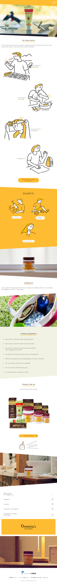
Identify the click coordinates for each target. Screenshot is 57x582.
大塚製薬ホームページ (13, 577)
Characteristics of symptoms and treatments (28, 180)
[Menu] (54, 3)
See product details (28, 435)
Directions (6, 504)
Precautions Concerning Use (11, 509)
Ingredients (7, 499)
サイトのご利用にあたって (24, 577)
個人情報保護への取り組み (36, 577)
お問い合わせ (45, 577)
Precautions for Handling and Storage (10, 514)
